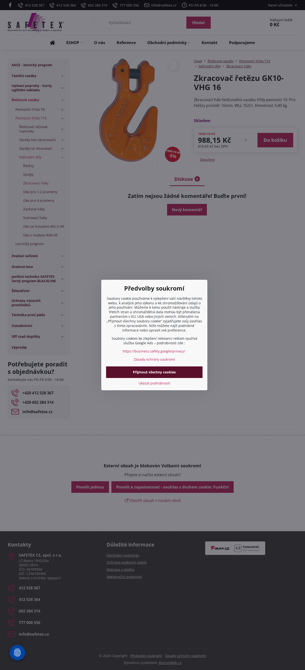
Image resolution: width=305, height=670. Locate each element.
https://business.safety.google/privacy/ (154, 351)
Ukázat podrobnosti (154, 383)
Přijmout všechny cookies (154, 372)
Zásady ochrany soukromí (154, 359)
